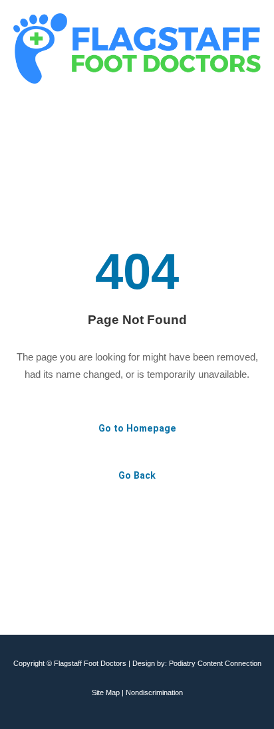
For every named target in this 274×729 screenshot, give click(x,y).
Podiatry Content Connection (215, 663)
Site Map (106, 692)
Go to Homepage (137, 428)
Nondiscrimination (154, 692)
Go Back (137, 475)
